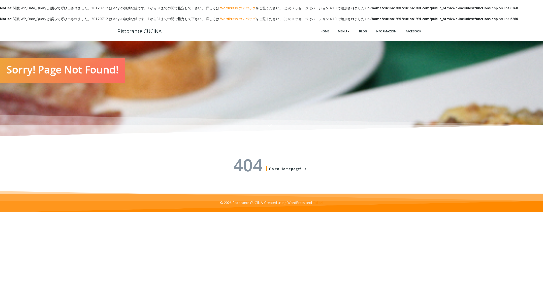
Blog (363, 31)
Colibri (318, 202)
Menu (342, 31)
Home (324, 31)
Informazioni (386, 31)
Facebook (413, 31)
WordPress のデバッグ (238, 8)
